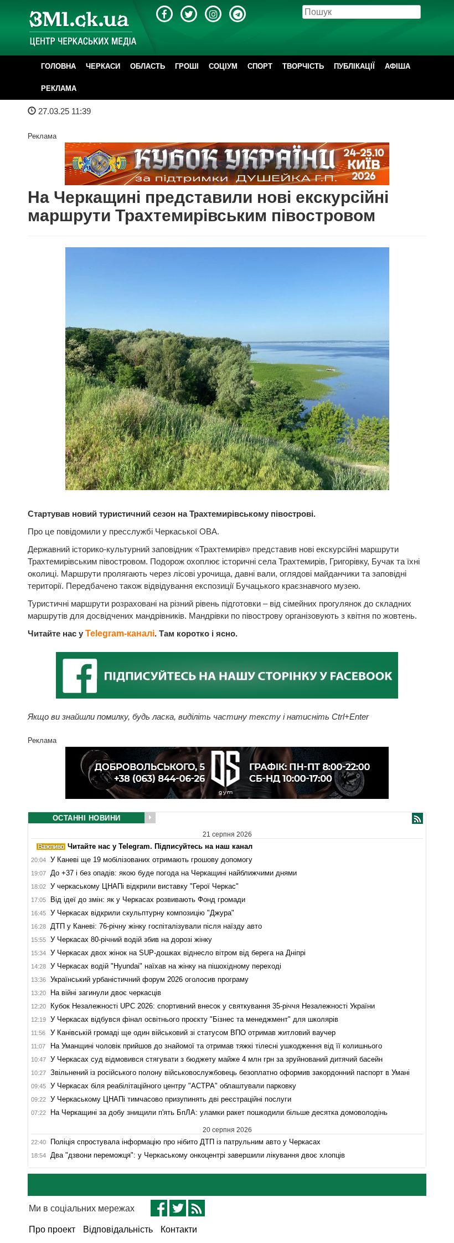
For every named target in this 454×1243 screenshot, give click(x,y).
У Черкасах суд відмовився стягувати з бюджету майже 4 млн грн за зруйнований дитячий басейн (216, 1059)
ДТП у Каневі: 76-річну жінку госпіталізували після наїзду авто (156, 926)
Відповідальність (118, 1229)
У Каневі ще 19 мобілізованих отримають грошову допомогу (151, 860)
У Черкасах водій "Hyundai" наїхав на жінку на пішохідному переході (165, 966)
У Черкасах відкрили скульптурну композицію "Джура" (142, 913)
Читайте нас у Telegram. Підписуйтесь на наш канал (158, 846)
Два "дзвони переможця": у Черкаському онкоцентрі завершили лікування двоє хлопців (197, 1155)
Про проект (52, 1229)
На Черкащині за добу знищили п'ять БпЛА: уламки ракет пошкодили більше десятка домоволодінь (219, 1113)
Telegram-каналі (119, 633)
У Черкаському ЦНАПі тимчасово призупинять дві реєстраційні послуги (170, 1099)
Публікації (354, 66)
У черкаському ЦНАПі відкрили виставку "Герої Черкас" (144, 886)
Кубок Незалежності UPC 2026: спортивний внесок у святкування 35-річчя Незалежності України (212, 1006)
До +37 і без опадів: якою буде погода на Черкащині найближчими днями (173, 873)
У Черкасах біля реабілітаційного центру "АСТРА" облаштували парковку (173, 1086)
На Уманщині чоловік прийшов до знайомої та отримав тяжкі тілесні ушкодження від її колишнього (216, 1046)
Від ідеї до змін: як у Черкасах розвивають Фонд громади (147, 900)
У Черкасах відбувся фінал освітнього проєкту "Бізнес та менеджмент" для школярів (194, 1019)
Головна (58, 66)
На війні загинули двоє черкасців (105, 993)
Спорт (259, 66)
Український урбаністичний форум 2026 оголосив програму (149, 980)
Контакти (179, 1229)
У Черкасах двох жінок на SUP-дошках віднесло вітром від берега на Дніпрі (178, 953)
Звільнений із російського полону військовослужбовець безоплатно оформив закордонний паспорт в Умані (230, 1073)
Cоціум (223, 66)
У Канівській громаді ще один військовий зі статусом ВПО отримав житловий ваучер (193, 1033)
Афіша (397, 66)
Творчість (303, 66)
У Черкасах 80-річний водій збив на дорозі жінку (131, 940)
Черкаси (103, 66)
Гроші (187, 66)
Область (147, 66)
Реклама (58, 88)
